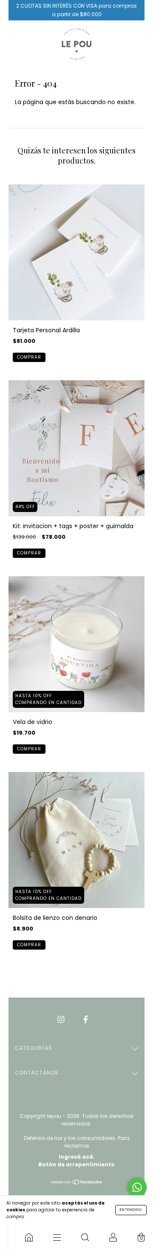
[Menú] (57, 1237)
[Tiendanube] (76, 1183)
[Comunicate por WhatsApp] (137, 1187)
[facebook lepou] (85, 1019)
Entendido (131, 1210)
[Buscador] (85, 1237)
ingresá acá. (77, 1156)
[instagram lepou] (62, 1019)
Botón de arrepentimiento (76, 1164)
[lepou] (29, 1237)
